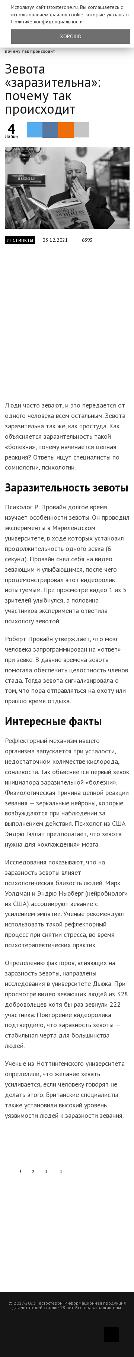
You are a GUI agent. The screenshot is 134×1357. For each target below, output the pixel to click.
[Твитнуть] (34, 129)
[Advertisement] (67, 326)
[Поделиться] (50, 130)
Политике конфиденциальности (47, 21)
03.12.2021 (55, 240)
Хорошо (71, 36)
